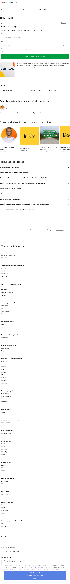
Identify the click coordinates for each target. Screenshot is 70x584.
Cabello (3, 444)
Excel (3, 524)
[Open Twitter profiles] (6, 552)
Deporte (3, 508)
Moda (3, 455)
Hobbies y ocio (6, 409)
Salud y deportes (7, 502)
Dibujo (3, 468)
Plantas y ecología (7, 478)
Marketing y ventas (7, 431)
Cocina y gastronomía (8, 303)
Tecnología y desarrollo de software (13, 521)
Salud (3, 513)
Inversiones (4, 402)
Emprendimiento (6, 396)
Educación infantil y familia (10, 335)
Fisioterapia (4, 510)
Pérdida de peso (6, 505)
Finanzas (3, 399)
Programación (5, 526)
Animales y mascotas (8, 255)
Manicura (4, 449)
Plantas (3, 484)
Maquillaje (4, 452)
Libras (3, 375)
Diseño (3, 324)
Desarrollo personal (7, 292)
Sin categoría (5, 537)
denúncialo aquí (60, 230)
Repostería (4, 306)
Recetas (3, 314)
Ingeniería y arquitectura (9, 345)
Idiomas (3, 372)
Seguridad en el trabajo (8, 351)
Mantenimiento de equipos (10, 420)
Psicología (4, 383)
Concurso (4, 361)
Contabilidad (5, 394)
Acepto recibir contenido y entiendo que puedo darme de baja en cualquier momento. (20, 49)
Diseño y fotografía (7, 322)
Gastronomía (5, 311)
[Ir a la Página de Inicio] (9, 2)
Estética (3, 446)
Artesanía (4, 465)
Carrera (3, 287)
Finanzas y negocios (7, 391)
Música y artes (6, 462)
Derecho (3, 364)
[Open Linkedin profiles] (10, 552)
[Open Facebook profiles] (3, 552)
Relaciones (5, 492)
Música (3, 471)
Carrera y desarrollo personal (11, 284)
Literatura (4, 378)
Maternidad (4, 338)
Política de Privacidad (60, 51)
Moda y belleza (6, 441)
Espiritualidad (5, 271)
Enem (3, 369)
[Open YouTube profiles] (14, 552)
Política (3, 380)
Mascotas (4, 258)
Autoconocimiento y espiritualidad (12, 266)
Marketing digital (6, 433)
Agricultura (4, 481)
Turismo (3, 412)
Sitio (2, 529)
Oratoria (3, 295)
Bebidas (3, 308)
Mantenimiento (5, 423)
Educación (4, 367)
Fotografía (4, 327)
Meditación (4, 274)
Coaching (4, 290)
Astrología (4, 268)
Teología (4, 276)
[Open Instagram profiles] (18, 552)
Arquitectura (5, 348)
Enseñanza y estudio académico (11, 359)
